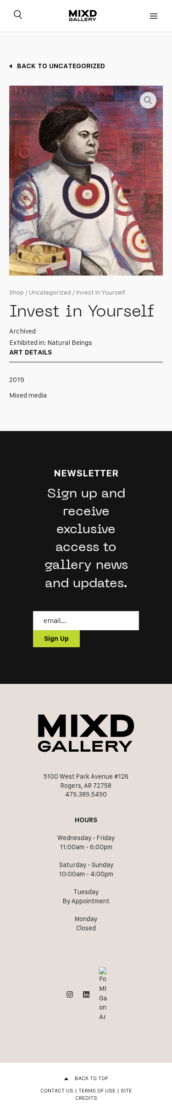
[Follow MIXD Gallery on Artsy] (103, 994)
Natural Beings (69, 342)
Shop (16, 292)
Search (18, 16)
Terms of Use (97, 1090)
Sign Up (56, 638)
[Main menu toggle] (154, 16)
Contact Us (56, 1090)
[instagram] (70, 994)
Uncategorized (50, 292)
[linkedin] (86, 994)
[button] (148, 100)
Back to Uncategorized (61, 66)
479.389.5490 (86, 794)
